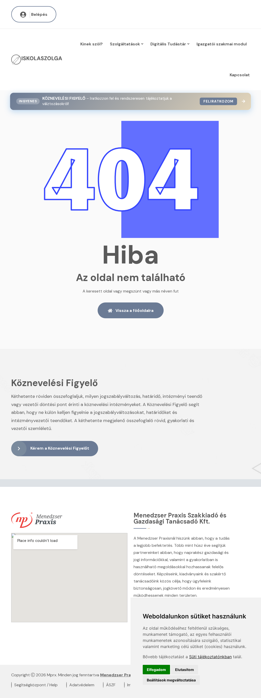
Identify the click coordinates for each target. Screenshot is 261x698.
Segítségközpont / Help (36, 685)
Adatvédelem (81, 685)
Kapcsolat (240, 75)
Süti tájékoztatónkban (210, 656)
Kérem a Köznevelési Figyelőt (59, 448)
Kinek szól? (91, 44)
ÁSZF (110, 685)
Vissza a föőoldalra (134, 310)
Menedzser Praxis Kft (122, 675)
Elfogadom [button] (156, 669)
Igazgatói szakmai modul (222, 44)
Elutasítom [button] (184, 669)
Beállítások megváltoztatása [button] (171, 680)
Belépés (39, 14)
